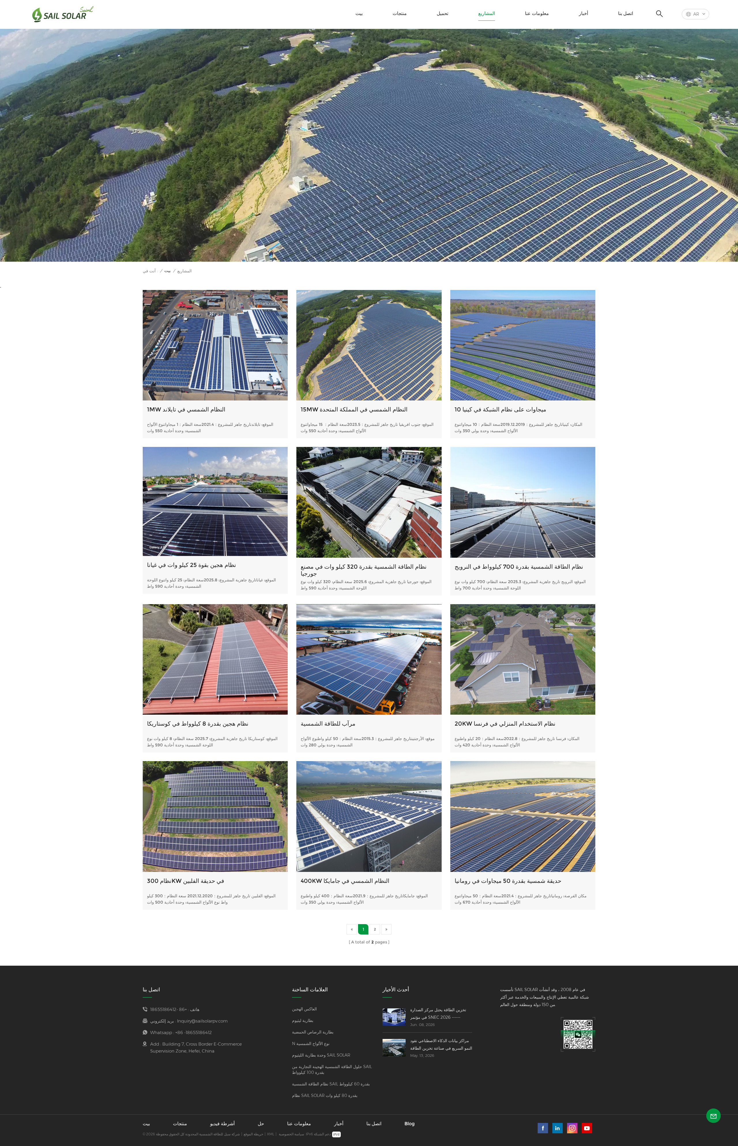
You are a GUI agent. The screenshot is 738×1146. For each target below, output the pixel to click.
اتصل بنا (625, 13)
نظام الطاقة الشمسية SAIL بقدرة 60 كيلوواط (331, 1084)
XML (270, 1134)
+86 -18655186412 (168, 1009)
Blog (409, 1123)
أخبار (583, 13)
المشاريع (486, 13)
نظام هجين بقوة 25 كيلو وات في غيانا (191, 564)
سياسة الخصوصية (291, 1134)
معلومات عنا (537, 13)
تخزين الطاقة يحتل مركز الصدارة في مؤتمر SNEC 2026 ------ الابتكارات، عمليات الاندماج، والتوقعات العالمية (438, 1014)
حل (261, 1123)
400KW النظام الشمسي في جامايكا (345, 880)
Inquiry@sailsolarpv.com (202, 1021)
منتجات (400, 13)
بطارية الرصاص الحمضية (313, 1032)
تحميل (442, 13)
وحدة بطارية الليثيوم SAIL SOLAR (321, 1055)
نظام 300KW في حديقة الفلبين (185, 880)
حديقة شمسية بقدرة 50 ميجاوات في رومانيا (508, 880)
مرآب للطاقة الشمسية (328, 723)
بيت (359, 13)
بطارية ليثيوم (302, 1020)
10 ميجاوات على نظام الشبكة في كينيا (500, 409)
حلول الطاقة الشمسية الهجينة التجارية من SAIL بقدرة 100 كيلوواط (332, 1069)
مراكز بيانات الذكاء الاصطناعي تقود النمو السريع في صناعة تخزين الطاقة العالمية (441, 1045)
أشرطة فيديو (222, 1123)
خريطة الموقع (253, 1134)
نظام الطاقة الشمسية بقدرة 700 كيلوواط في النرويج (519, 566)
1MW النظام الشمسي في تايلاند (186, 409)
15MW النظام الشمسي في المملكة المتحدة (354, 409)
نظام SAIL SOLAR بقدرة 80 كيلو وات (324, 1095)
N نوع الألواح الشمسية (311, 1043)
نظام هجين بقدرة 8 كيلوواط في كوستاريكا (197, 723)
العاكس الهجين (304, 1009)
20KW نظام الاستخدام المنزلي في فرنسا (505, 723)
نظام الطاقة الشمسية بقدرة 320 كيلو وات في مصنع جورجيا (364, 570)
